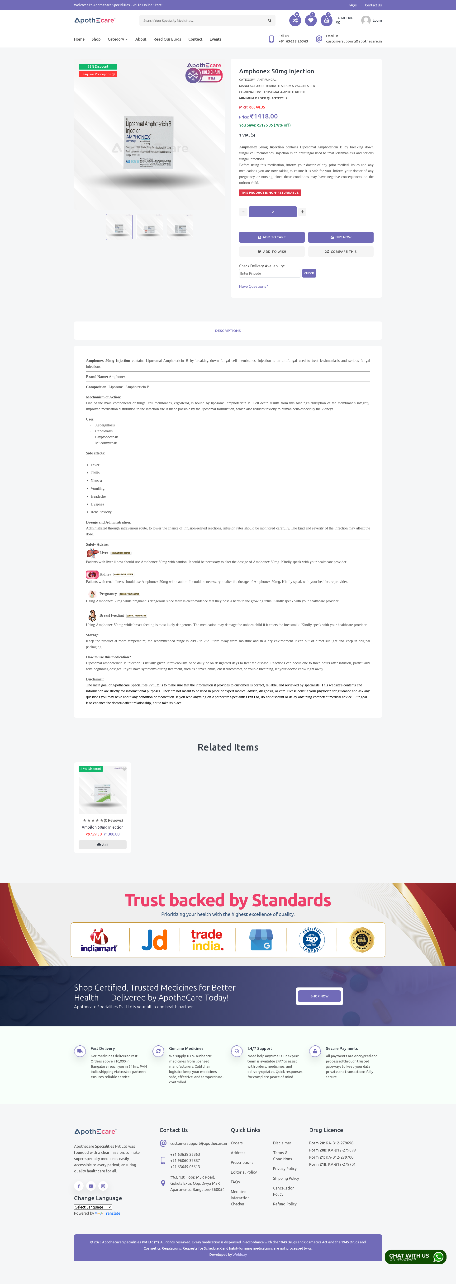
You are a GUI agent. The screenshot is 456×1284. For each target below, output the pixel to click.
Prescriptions (242, 1162)
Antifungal (266, 79)
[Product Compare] (102, 809)
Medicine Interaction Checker (240, 1198)
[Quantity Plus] (302, 212)
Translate (112, 1213)
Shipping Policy (286, 1178)
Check (309, 273)
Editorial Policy (244, 1172)
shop (96, 39)
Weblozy (240, 1254)
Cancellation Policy (283, 1191)
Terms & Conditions (282, 1156)
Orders (237, 1143)
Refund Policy (285, 1204)
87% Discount (91, 769)
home (79, 39)
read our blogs (167, 39)
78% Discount (98, 66)
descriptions (228, 331)
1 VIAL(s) (247, 135)
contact (195, 39)
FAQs (353, 5)
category (116, 39)
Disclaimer (282, 1143)
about (141, 39)
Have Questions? (253, 286)
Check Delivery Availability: (262, 266)
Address (238, 1153)
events (216, 39)
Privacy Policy (285, 1168)
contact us (373, 5)
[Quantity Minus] (243, 212)
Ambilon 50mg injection (103, 827)
